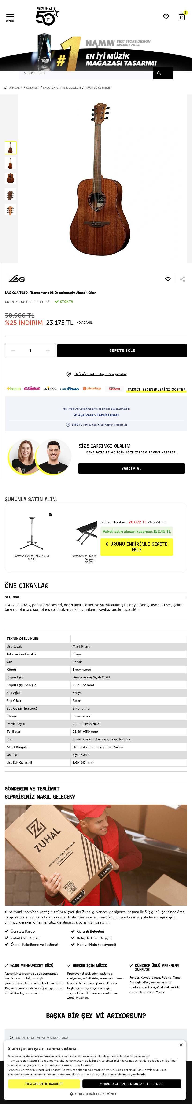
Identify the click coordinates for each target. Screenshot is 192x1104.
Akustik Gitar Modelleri (62, 87)
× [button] (181, 1045)
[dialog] (95, 1070)
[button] (10, 147)
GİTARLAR (32, 87)
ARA (165, 73)
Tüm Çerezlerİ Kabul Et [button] (44, 1084)
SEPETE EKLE (122, 350)
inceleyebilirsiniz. (134, 1074)
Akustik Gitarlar (98, 87)
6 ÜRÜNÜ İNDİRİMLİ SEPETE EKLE (136, 547)
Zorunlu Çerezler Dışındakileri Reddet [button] (132, 1084)
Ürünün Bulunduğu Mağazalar (100, 374)
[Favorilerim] (166, 16)
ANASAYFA (15, 87)
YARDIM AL (131, 469)
